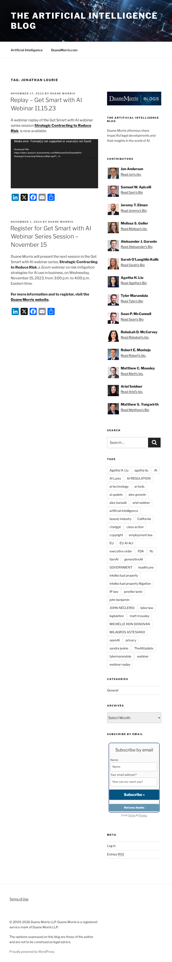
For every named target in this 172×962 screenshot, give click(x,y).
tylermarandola (120, 656)
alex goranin (137, 494)
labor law (146, 608)
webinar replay (120, 664)
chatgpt (115, 527)
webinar (142, 656)
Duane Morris (62, 93)
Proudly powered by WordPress (31, 951)
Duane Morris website (29, 300)
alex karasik (118, 502)
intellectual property (124, 575)
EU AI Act (126, 543)
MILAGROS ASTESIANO (127, 632)
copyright (116, 535)
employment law (141, 535)
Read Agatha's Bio (134, 283)
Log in (111, 846)
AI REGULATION (139, 478)
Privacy (142, 815)
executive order (121, 551)
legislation (117, 616)
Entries (115, 854)
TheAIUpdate (143, 648)
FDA (141, 551)
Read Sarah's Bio (133, 265)
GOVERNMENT (121, 567)
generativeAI (133, 559)
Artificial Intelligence (27, 50)
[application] (54, 163)
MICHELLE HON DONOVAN (130, 624)
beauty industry (120, 519)
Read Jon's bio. (131, 174)
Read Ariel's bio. (132, 391)
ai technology (119, 486)
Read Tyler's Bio (132, 301)
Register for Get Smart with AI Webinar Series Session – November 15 (50, 236)
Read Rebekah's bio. (135, 337)
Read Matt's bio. (132, 373)
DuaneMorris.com (64, 50)
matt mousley (139, 616)
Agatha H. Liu (119, 470)
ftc (152, 551)
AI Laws (115, 478)
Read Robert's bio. (133, 355)
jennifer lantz (133, 591)
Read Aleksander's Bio (137, 247)
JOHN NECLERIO (122, 608)
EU (112, 543)
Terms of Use (18, 899)
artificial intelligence (124, 511)
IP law (114, 591)
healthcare (146, 567)
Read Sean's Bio (132, 319)
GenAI (114, 559)
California (144, 519)
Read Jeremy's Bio (134, 210)
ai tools (139, 486)
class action (135, 527)
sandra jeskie (119, 648)
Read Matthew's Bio (135, 410)
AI (155, 470)
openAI (115, 640)
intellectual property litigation (130, 583)
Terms (131, 815)
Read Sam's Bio (132, 192)
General (112, 690)
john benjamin (119, 600)
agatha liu (141, 470)
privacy (131, 640)
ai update (116, 494)
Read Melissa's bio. (134, 229)
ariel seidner (141, 502)
